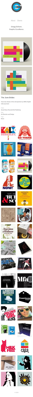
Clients (19, 20)
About (13, 20)
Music (2, 118)
